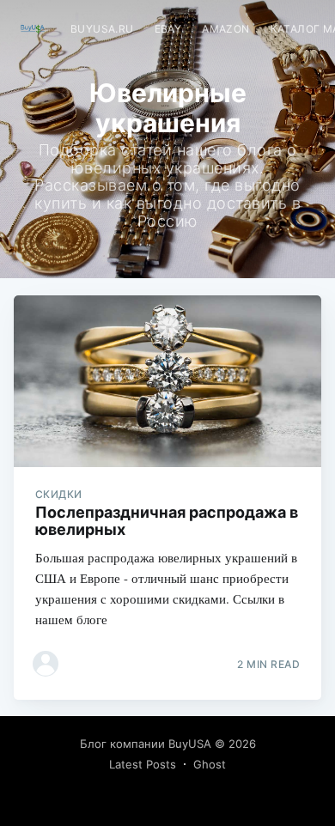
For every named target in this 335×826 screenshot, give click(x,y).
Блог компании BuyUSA (145, 743)
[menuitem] (102, 29)
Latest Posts (142, 764)
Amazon (225, 28)
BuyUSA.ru (102, 28)
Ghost (209, 764)
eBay (168, 28)
